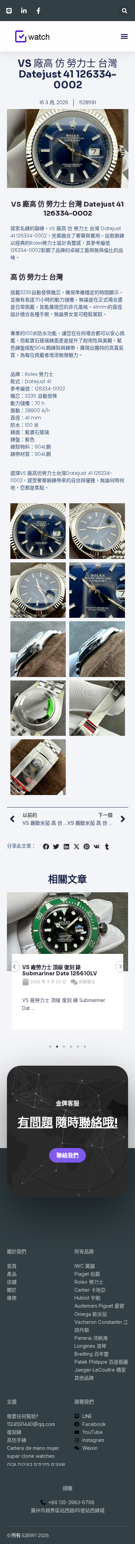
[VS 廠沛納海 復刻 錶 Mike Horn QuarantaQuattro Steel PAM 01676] (67, 931)
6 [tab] (84, 1046)
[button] (124, 10)
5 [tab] (77, 1046)
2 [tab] (57, 1046)
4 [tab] (71, 1046)
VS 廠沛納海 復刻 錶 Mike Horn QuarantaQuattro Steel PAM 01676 (60, 973)
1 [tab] (50, 1046)
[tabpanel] (67, 966)
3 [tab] (64, 1046)
